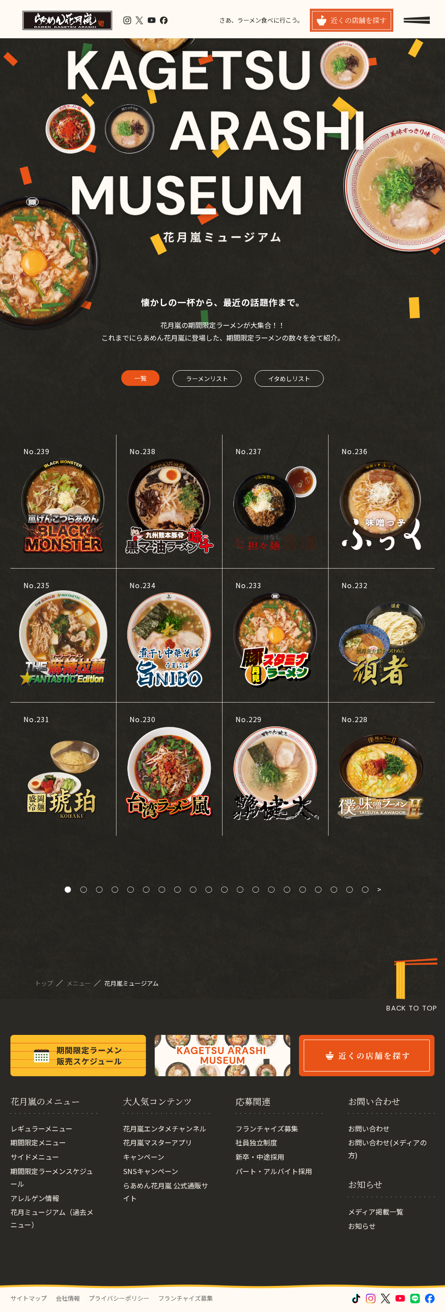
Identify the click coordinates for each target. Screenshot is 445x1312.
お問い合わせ (369, 1128)
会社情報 (68, 1298)
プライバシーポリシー (119, 1298)
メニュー (79, 983)
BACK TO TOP (412, 1008)
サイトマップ (28, 1298)
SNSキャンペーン (150, 1171)
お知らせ (362, 1226)
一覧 (140, 378)
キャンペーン (143, 1156)
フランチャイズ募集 (267, 1128)
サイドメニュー (34, 1156)
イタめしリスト (289, 378)
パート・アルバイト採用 (274, 1171)
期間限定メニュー (38, 1142)
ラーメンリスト (207, 378)
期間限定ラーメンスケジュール (51, 1177)
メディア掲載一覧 (375, 1211)
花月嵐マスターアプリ (157, 1142)
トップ (44, 983)
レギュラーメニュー (41, 1128)
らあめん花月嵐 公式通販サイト (165, 1191)
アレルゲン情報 (34, 1198)
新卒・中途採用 (260, 1156)
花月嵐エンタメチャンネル (164, 1128)
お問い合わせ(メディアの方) (387, 1148)
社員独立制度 (256, 1142)
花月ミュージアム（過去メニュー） (51, 1218)
